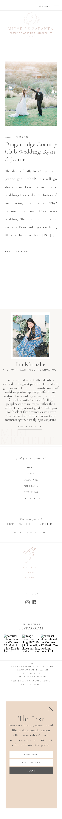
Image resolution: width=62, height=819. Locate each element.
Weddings (22, 137)
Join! (31, 770)
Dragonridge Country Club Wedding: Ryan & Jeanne (31, 151)
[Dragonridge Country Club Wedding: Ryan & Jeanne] (31, 88)
